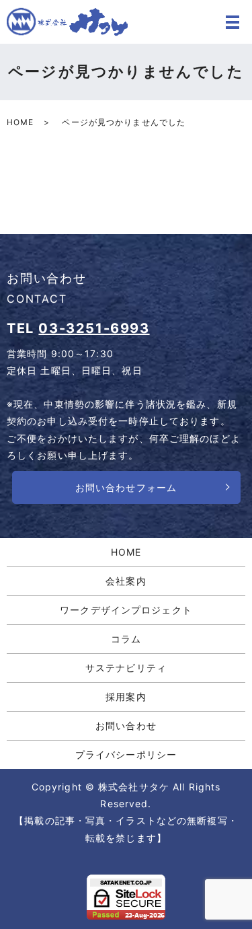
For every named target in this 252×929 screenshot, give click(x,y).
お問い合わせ (126, 725)
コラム (126, 638)
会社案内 (126, 581)
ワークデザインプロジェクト (126, 610)
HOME (20, 122)
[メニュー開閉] (232, 22)
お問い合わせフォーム (126, 487)
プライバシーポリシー (126, 754)
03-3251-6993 (93, 328)
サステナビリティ (126, 667)
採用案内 (126, 696)
